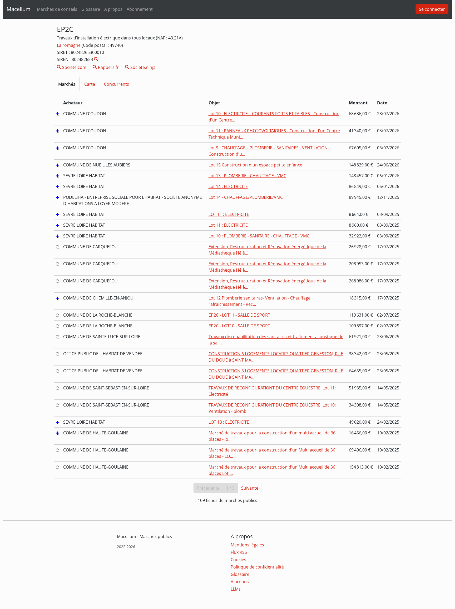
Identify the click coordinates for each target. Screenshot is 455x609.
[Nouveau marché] (57, 113)
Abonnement (140, 9)
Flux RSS (239, 552)
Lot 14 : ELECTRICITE (228, 186)
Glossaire (90, 9)
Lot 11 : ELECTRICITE (228, 225)
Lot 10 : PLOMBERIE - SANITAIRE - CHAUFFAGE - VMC (259, 236)
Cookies (238, 559)
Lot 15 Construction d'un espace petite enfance (255, 165)
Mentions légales (247, 545)
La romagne (69, 45)
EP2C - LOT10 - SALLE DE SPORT (239, 326)
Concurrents (116, 84)
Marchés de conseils (57, 9)
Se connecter (432, 9)
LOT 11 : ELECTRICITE (229, 214)
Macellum (19, 9)
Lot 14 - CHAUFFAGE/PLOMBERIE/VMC (246, 197)
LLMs (236, 589)
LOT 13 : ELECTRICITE (229, 422)
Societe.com (73, 67)
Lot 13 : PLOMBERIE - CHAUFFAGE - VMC (247, 176)
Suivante (249, 488)
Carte (89, 84)
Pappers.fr (108, 67)
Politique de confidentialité (257, 567)
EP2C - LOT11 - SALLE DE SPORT (239, 315)
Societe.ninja (142, 67)
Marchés (66, 84)
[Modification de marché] (57, 246)
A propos (113, 9)
